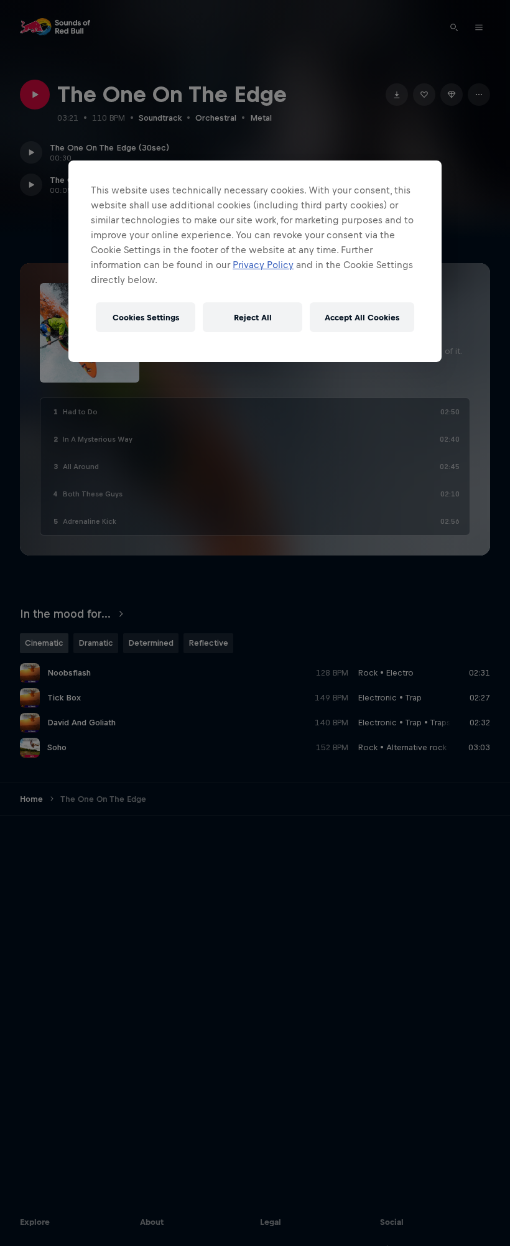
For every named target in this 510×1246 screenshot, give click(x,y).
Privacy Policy (263, 264)
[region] (255, 261)
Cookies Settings (146, 317)
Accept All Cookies (362, 317)
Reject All (253, 317)
